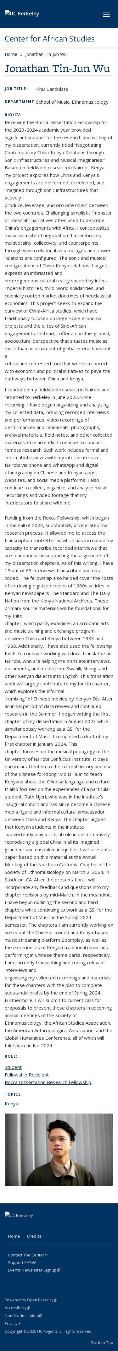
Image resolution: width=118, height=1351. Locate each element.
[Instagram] (59, 1226)
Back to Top (102, 1342)
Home (11, 54)
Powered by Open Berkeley (31, 1300)
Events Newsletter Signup (34, 1270)
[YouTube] (47, 1226)
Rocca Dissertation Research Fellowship (48, 1082)
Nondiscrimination (23, 1315)
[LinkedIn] (34, 1226)
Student (13, 1067)
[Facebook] (10, 1226)
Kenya (11, 1103)
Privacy (13, 1323)
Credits (34, 1236)
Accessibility (17, 1307)
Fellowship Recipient (27, 1074)
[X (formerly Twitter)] (22, 1226)
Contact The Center (28, 1255)
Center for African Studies (50, 38)
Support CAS (22, 1262)
